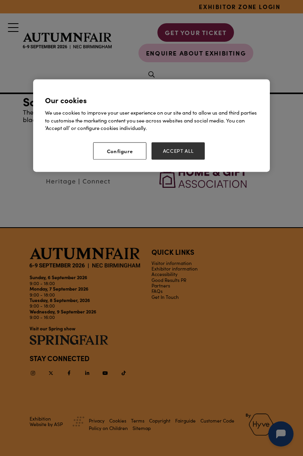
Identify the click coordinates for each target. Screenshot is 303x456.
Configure (120, 150)
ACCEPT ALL (178, 150)
